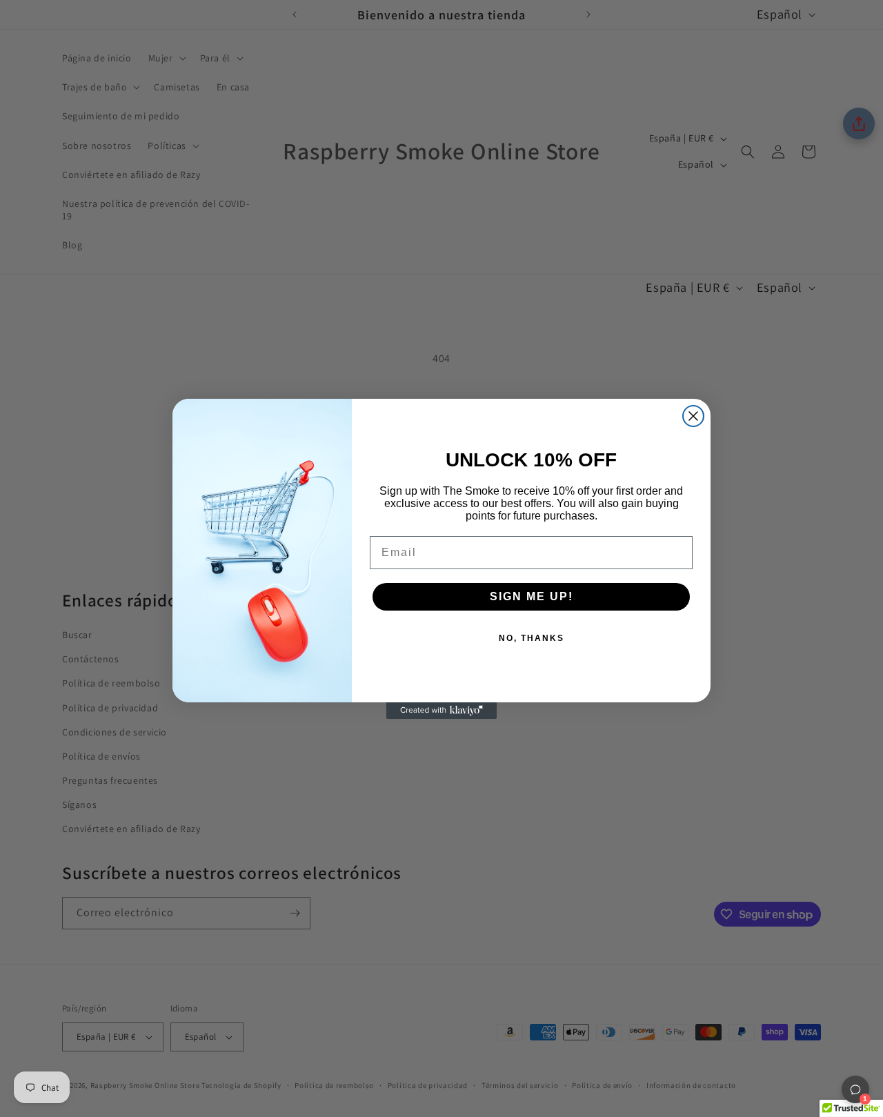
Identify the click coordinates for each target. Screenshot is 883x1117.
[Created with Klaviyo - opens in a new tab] (441, 710)
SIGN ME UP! (531, 596)
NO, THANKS (531, 638)
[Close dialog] (693, 416)
